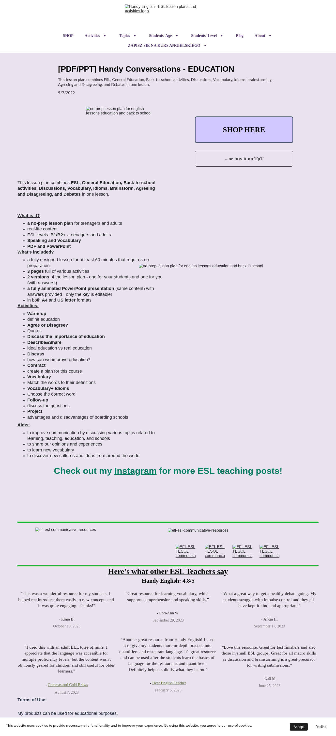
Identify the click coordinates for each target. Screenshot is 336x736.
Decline (321, 727)
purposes (107, 713)
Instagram (135, 471)
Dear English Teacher (169, 683)
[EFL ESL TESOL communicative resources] (186, 551)
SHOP (68, 35)
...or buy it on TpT (244, 158)
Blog (240, 35)
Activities (92, 35)
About (260, 35)
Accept (299, 727)
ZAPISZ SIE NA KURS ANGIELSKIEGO (164, 45)
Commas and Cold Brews (68, 685)
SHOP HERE (244, 130)
